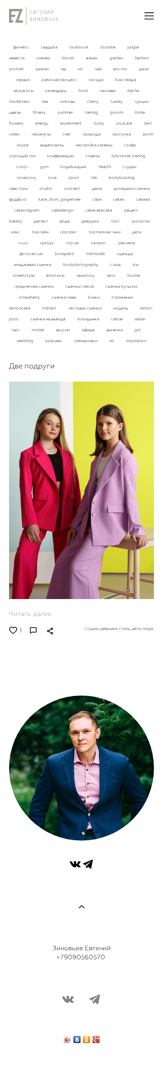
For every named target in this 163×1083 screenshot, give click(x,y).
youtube (124, 123)
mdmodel (96, 253)
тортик (73, 243)
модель (121, 308)
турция (141, 101)
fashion (142, 58)
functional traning (128, 156)
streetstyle (24, 275)
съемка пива (64, 297)
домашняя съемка (131, 188)
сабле (117, 319)
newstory (86, 275)
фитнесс (21, 47)
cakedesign (62, 210)
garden (117, 58)
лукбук (47, 243)
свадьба (49, 47)
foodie (133, 275)
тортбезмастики (104, 232)
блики (94, 297)
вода (65, 221)
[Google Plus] (96, 1037)
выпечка (115, 330)
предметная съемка (34, 286)
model (38, 330)
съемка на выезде (48, 319)
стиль (116, 264)
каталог (99, 243)
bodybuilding (122, 177)
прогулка (122, 134)
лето (111, 275)
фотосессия (31, 253)
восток (120, 69)
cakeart (143, 199)
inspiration (136, 340)
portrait (17, 69)
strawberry (30, 297)
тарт (16, 330)
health (105, 166)
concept (72, 188)
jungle (133, 47)
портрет (68, 232)
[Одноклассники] (86, 1037)
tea (45, 101)
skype (23, 145)
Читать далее (30, 613)
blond (68, 58)
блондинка (88, 319)
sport (74, 177)
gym (44, 166)
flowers (16, 123)
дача (144, 69)
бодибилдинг (74, 166)
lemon (146, 308)
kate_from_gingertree (60, 199)
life (94, 177)
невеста (17, 58)
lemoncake (20, 308)
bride (140, 112)
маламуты (42, 134)
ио (81, 69)
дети (136, 232)
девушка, (109, 628)
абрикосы (24, 90)
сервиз (23, 79)
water (139, 319)
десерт (41, 221)
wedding (25, 340)
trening (92, 112)
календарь (56, 90)
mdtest (50, 308)
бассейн (40, 232)
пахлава (108, 90)
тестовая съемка (85, 308)
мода (23, 243)
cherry (93, 101)
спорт (22, 166)
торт (115, 221)
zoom (148, 134)
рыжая (43, 69)
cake (97, 199)
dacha (133, 90)
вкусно (63, 330)
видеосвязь (52, 145)
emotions (56, 275)
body (99, 123)
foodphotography (81, 264)
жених (92, 58)
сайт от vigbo (81, 1061)
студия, (92, 628)
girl (137, 330)
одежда (125, 253)
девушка (91, 221)
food (83, 90)
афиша (89, 330)
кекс (16, 232)
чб (112, 340)
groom (117, 112)
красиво (54, 340)
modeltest (20, 101)
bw (136, 264)
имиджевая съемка (33, 264)
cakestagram (27, 210)
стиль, (125, 628)
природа (92, 134)
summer (66, 112)
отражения (122, 297)
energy (42, 123)
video (15, 134)
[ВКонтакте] (77, 1037)
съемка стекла (80, 286)
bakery (16, 221)
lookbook (79, 47)
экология (140, 221)
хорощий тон (22, 156)
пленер (43, 58)
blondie (108, 47)
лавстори (19, 188)
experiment (71, 123)
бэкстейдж (126, 79)
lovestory (27, 177)
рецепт (131, 210)
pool (14, 319)
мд (64, 69)
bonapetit (65, 253)
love (53, 177)
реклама (126, 243)
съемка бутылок (121, 286)
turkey (117, 101)
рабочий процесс (60, 79)
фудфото (18, 199)
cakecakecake (99, 210)
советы (93, 156)
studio (46, 188)
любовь (68, 101)
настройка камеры (94, 145)
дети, (137, 628)
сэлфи (130, 145)
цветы (15, 112)
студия (129, 166)
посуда (96, 79)
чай (98, 69)
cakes (119, 199)
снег (67, 134)
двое (97, 188)
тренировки (86, 340)
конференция (61, 156)
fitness (40, 112)
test (148, 123)
